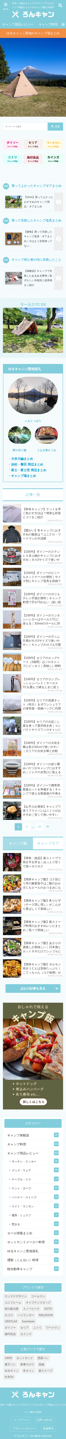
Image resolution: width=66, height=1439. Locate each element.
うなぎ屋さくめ (46, 450)
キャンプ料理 (48, 24)
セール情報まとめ (19, 1233)
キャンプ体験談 (18, 1135)
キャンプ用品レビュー (17, 24)
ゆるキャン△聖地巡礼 (22, 1251)
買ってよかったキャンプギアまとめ (36, 186)
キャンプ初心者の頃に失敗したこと (36, 259)
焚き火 (16, 1224)
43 (39, 826)
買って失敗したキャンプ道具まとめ (36, 220)
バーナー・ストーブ (24, 1197)
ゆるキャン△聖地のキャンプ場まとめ (33, 33)
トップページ (21, 1419)
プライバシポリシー (24, 1428)
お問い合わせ (44, 1419)
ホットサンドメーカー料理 (26, 1242)
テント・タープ (21, 1188)
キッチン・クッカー (24, 1161)
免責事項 (48, 1428)
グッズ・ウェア (21, 1170)
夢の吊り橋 (19, 450)
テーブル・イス (21, 1179)
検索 (57, 126)
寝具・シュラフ (21, 1215)
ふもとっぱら (33, 420)
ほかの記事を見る (33, 988)
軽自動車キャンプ (19, 1269)
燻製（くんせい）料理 (22, 1260)
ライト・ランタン (23, 1206)
